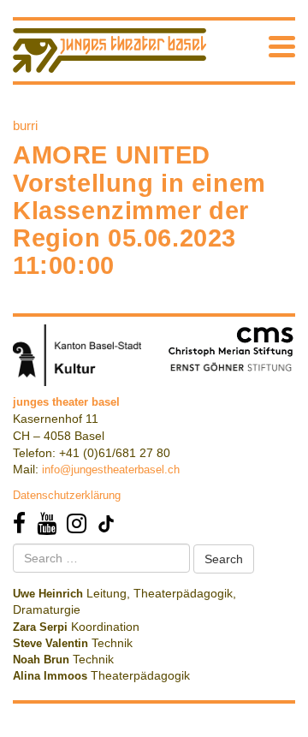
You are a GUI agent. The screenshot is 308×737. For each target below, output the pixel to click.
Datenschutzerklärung (67, 495)
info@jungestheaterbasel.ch (111, 469)
